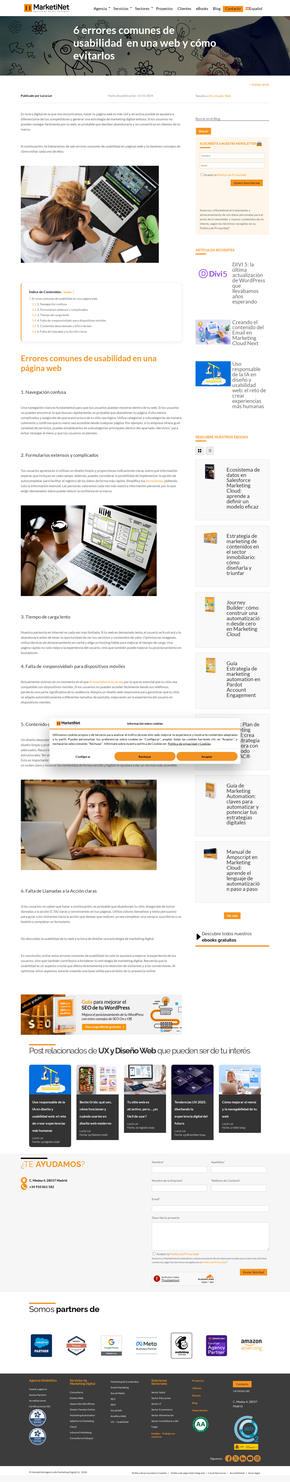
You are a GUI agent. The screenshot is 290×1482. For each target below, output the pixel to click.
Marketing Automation (82, 1415)
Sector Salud (158, 1392)
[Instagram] (257, 1458)
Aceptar (206, 756)
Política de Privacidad (231, 175)
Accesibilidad (237, 1473)
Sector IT (156, 1403)
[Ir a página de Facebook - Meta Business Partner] (146, 1346)
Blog (217, 8)
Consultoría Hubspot (81, 1438)
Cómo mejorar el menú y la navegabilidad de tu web (239, 1109)
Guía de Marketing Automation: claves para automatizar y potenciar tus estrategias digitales (243, 804)
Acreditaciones (37, 1400)
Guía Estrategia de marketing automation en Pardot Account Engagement (243, 679)
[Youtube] (250, 1458)
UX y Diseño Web (219, 96)
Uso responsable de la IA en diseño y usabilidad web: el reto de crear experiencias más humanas (249, 384)
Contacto (233, 8)
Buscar (203, 131)
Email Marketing (120, 1387)
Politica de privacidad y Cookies (189, 743)
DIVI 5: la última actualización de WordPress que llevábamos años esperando (248, 283)
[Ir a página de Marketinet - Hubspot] (76, 1346)
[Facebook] (228, 1458)
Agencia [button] (100, 8)
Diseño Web (76, 1398)
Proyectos (164, 8)
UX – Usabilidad (119, 1421)
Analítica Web (118, 1416)
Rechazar (145, 756)
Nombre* (158, 1162)
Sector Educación (161, 1398)
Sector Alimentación (162, 1415)
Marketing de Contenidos (125, 1381)
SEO (113, 1398)
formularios (154, 481)
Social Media (118, 1393)
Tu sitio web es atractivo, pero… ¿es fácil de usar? (142, 1109)
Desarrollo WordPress (82, 1403)
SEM (113, 1404)
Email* (156, 1199)
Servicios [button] (120, 8)
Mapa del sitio (200, 1410)
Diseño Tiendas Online (82, 1409)
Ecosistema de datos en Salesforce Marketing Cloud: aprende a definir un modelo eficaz (243, 488)
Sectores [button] (142, 8)
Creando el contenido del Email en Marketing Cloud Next (248, 332)
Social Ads (116, 1410)
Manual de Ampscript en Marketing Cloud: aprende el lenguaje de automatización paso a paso (243, 870)
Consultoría (76, 1392)
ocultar (67, 292)
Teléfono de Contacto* (226, 1180)
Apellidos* (218, 1162)
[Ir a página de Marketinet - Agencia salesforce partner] (41, 1346)
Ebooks (196, 1395)
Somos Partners (37, 1394)
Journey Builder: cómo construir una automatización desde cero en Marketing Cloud (243, 618)
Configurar (83, 756)
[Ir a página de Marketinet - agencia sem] (111, 1346)
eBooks (202, 8)
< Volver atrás (259, 84)
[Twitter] (235, 1458)
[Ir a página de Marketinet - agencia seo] (216, 1346)
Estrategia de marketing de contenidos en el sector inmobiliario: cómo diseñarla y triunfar (243, 554)
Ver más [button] (232, 915)
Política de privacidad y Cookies (149, 1473)
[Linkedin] (242, 1458)
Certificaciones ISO (40, 1406)
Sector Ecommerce (161, 1409)
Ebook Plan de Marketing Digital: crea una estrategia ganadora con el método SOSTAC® (243, 740)
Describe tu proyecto (166, 1217)
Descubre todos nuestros (227, 937)
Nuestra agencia (38, 1389)
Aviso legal (254, 1473)
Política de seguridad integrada (188, 1473)
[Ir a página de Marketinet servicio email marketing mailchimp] (181, 1346)
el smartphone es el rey (105, 682)
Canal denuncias (217, 1473)
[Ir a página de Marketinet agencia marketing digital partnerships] (251, 1346)
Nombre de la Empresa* (167, 1180)
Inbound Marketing (81, 1432)
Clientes (184, 8)
